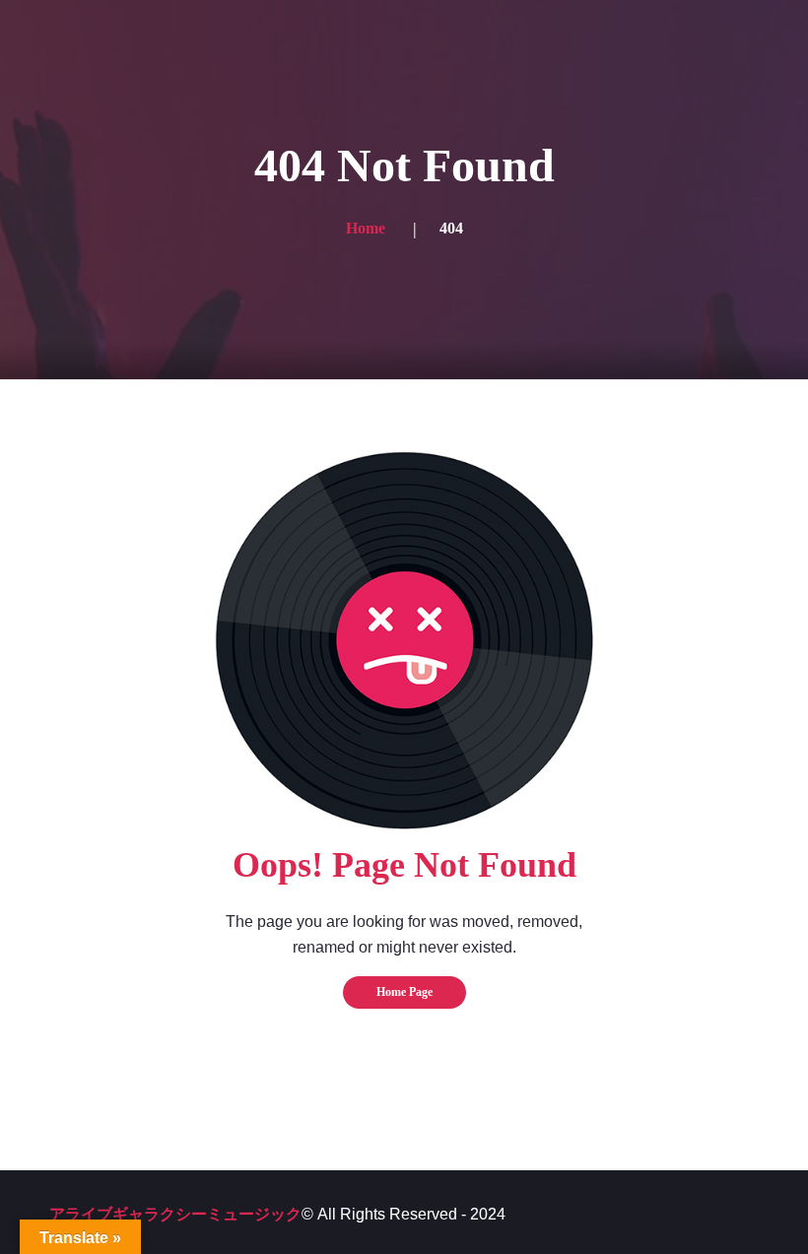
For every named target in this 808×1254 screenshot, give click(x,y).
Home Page (404, 992)
